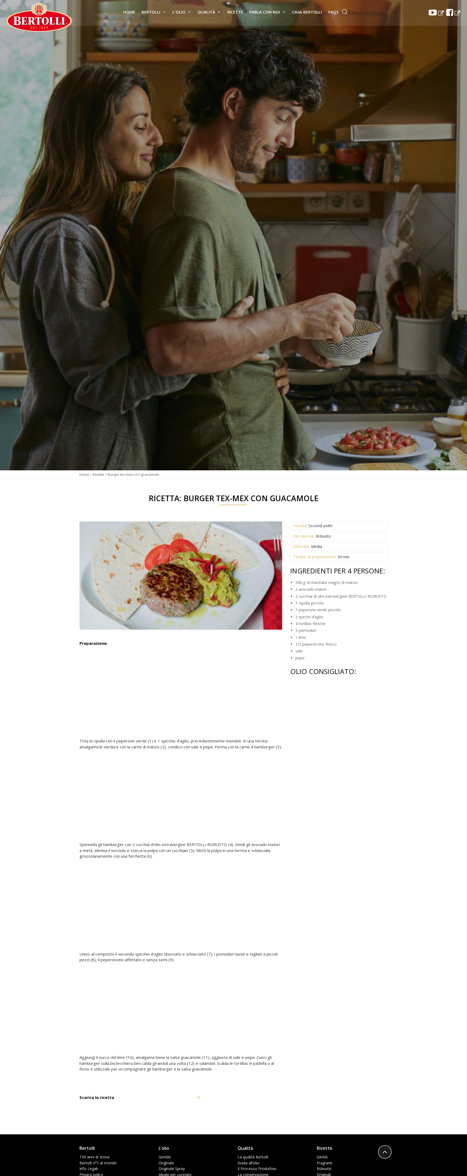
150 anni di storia (94, 1157)
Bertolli (151, 12)
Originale (166, 1162)
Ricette (235, 12)
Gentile (165, 1157)
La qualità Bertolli (253, 1157)
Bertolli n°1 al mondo (98, 1162)
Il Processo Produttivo (257, 1168)
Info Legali (88, 1168)
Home (129, 12)
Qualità (206, 12)
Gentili (322, 1157)
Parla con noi (264, 12)
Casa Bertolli (307, 12)
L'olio (178, 12)
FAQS (333, 12)
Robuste (324, 1168)
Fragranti (324, 1162)
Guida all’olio (248, 1162)
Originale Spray (172, 1168)
